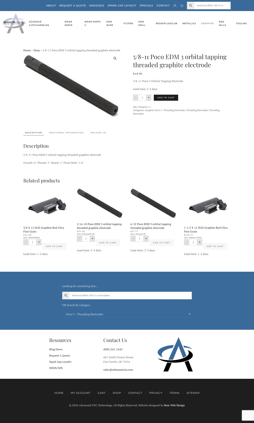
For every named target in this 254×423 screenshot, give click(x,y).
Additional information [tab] (66, 132)
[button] (115, 58)
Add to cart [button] (54, 246)
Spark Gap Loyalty (122, 5)
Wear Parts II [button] (92, 23)
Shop (37, 50)
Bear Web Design (174, 405)
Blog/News (56, 349)
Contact (163, 5)
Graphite (149, 110)
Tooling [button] (241, 23)
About (51, 5)
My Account (81, 393)
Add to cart (166, 97)
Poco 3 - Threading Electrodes (170, 110)
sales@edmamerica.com (118, 370)
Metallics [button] (189, 23)
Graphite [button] (207, 23)
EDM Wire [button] (109, 23)
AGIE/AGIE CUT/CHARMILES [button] (39, 23)
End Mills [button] (222, 23)
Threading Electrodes (197, 110)
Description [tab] (33, 132)
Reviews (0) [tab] (98, 132)
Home (27, 50)
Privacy (155, 393)
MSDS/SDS (96, 5)
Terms (175, 393)
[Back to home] (14, 23)
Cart (102, 393)
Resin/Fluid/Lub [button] (166, 23)
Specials (146, 5)
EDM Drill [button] (142, 23)
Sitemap (193, 393)
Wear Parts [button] (68, 23)
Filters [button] (128, 23)
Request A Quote (72, 5)
